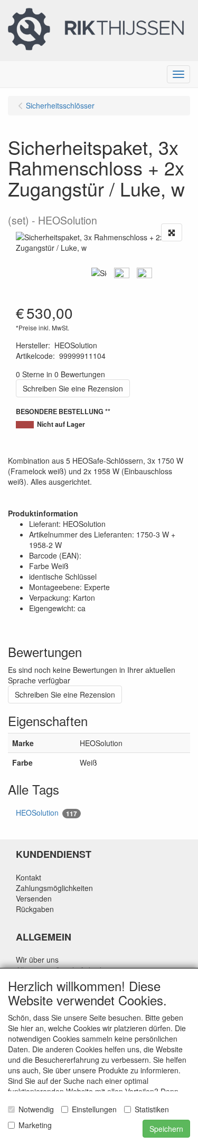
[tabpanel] (99, 273)
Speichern (166, 1128)
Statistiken (152, 1109)
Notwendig (36, 1109)
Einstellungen (94, 1109)
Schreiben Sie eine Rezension (73, 388)
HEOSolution (46, 812)
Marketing (35, 1125)
